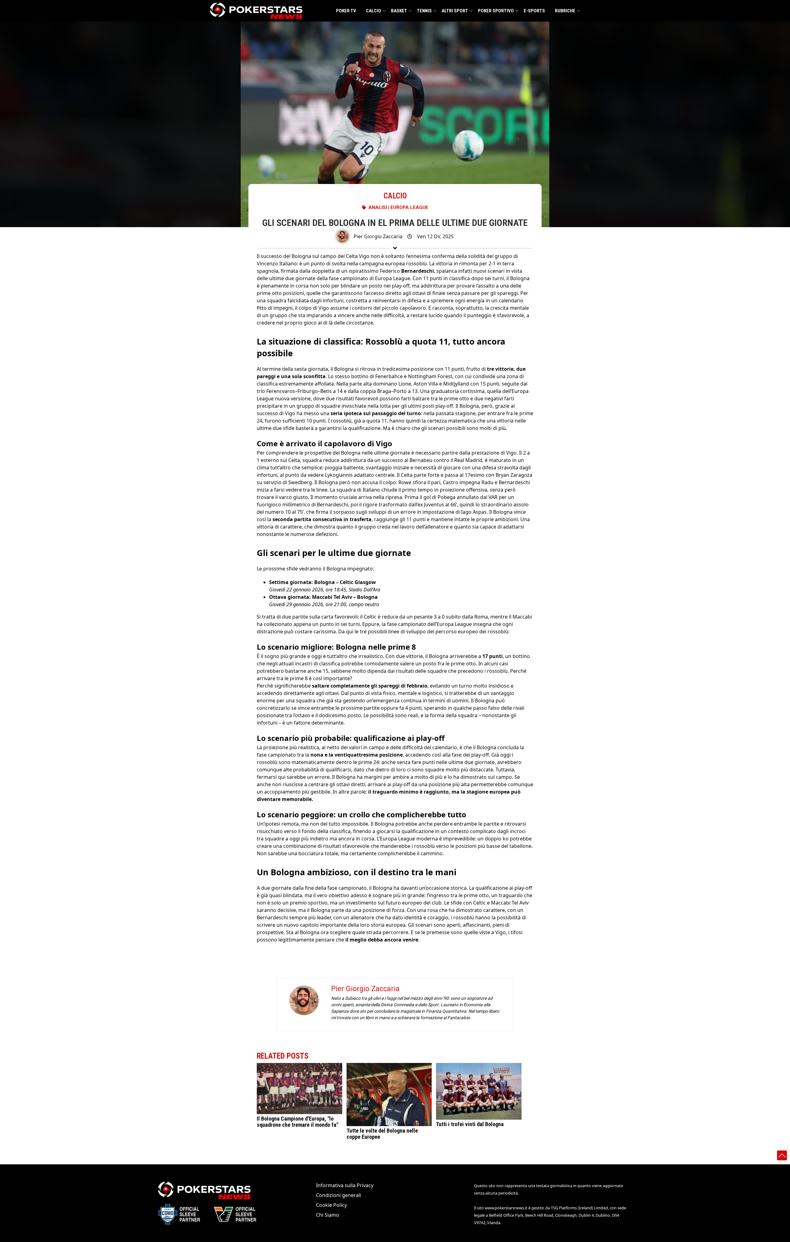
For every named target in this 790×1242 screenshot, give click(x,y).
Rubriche (565, 11)
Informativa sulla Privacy (344, 1185)
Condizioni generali (338, 1195)
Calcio (373, 11)
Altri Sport (455, 11)
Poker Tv (346, 11)
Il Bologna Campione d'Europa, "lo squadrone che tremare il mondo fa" (297, 1121)
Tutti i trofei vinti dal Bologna (470, 1124)
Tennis (424, 11)
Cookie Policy (331, 1205)
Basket (399, 11)
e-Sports (534, 11)
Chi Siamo (327, 1214)
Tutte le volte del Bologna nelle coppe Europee (382, 1133)
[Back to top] (782, 1155)
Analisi (377, 207)
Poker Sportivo (496, 11)
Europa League (409, 207)
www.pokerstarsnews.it (506, 1208)
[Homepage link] (256, 11)
